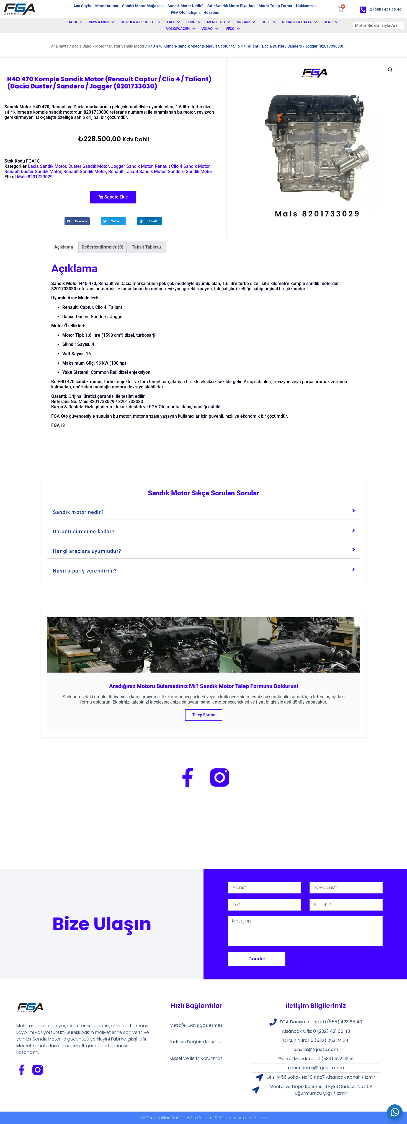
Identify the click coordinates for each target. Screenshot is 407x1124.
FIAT (170, 22)
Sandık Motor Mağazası (143, 6)
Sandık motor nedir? (78, 512)
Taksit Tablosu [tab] (146, 247)
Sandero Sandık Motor (190, 171)
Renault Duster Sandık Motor (32, 171)
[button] (113, 197)
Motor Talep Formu (275, 6)
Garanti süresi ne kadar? (84, 531)
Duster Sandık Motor (127, 46)
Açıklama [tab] (63, 247)
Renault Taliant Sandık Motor (137, 171)
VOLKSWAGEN (178, 29)
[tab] (203, 511)
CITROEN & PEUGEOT (138, 22)
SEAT (328, 22)
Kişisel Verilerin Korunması (196, 1058)
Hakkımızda (306, 6)
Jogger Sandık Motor (132, 166)
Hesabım (211, 12)
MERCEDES (216, 22)
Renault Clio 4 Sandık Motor (182, 166)
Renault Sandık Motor (84, 171)
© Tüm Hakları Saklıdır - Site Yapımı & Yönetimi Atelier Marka (203, 1118)
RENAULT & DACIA (297, 22)
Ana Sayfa (82, 6)
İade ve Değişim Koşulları (196, 1042)
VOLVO (207, 29)
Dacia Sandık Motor (89, 46)
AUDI (73, 22)
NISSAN (243, 22)
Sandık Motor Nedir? (186, 6)
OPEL (266, 22)
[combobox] (378, 25)
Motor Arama (106, 6)
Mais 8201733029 (35, 176)
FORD (190, 22)
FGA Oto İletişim (185, 12)
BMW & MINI (99, 22)
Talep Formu (203, 714)
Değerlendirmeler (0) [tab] (102, 247)
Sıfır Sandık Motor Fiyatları (231, 6)
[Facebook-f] (187, 777)
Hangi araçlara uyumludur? (87, 551)
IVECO (230, 29)
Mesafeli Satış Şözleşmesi (196, 1025)
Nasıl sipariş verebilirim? (85, 571)
